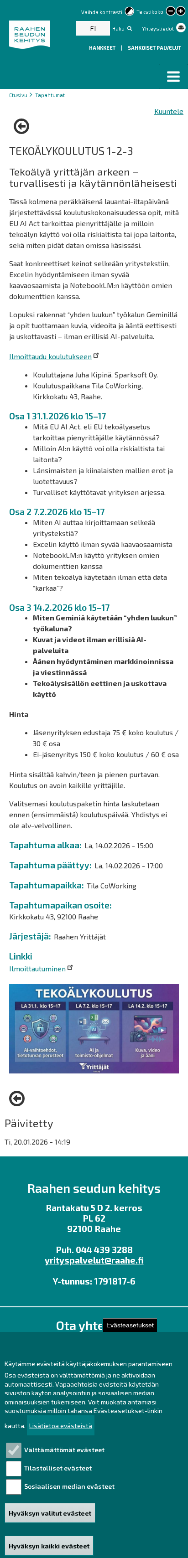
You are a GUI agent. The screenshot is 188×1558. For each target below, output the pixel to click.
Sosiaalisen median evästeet (69, 1486)
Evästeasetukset (130, 1325)
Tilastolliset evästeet (58, 1468)
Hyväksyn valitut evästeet (50, 1513)
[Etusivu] (31, 35)
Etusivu (18, 95)
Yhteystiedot (158, 28)
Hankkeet (102, 48)
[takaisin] (24, 126)
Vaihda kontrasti (101, 12)
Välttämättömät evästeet (64, 1450)
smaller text (171, 11)
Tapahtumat (50, 95)
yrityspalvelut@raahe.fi (94, 1260)
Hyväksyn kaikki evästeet (49, 1546)
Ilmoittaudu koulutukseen (50, 356)
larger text (181, 12)
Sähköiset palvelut (154, 48)
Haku (118, 28)
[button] (173, 76)
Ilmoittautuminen (37, 968)
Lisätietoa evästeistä (60, 1425)
